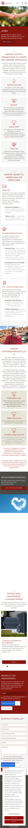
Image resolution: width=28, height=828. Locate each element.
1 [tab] (7, 666)
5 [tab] (13, 666)
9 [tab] (19, 666)
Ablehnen (14, 821)
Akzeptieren (14, 817)
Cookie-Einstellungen (14, 813)
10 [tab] (20, 666)
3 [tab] (10, 666)
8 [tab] (17, 666)
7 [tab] (16, 666)
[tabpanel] (14, 638)
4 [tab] (11, 666)
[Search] (22, 3)
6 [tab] (14, 666)
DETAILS (14, 662)
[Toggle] (26, 3)
